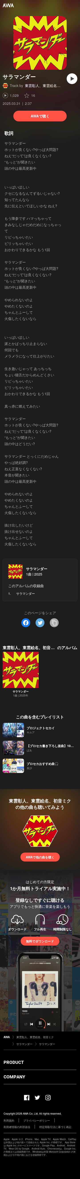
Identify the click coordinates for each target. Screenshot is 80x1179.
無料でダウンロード (40, 941)
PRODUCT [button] (14, 1062)
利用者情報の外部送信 (17, 1127)
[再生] (72, 78)
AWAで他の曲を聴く (40, 857)
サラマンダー (36, 568)
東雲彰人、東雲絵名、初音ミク (50, 85)
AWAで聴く (40, 116)
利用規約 (9, 1120)
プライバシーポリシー (36, 1120)
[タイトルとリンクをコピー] (54, 622)
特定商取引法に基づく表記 (55, 1127)
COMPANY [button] (14, 1077)
